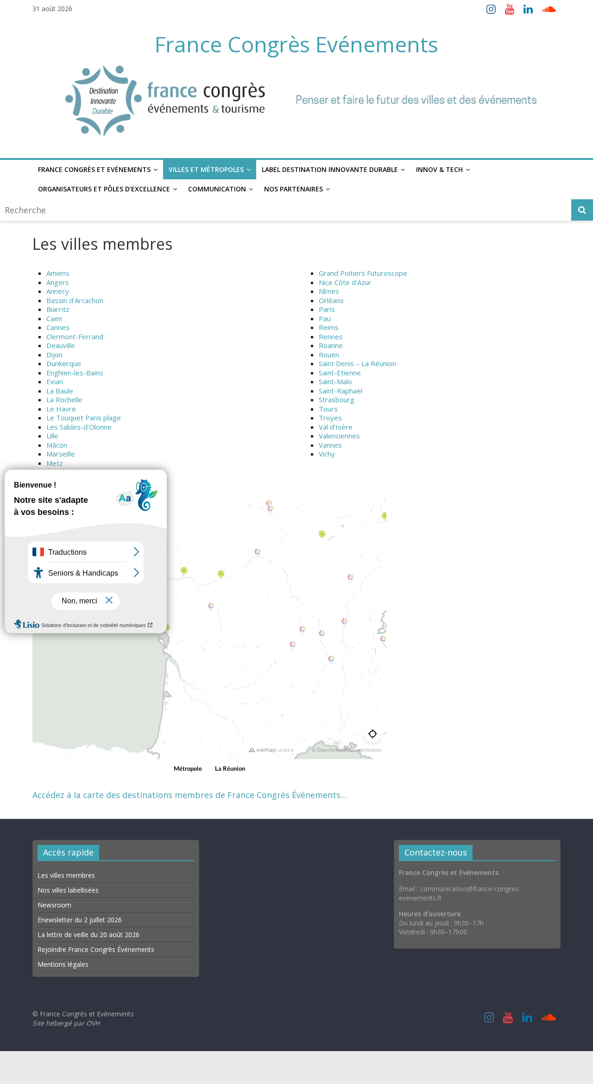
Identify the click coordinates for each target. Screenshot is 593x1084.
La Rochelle (64, 399)
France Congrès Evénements (296, 44)
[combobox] (287, 209)
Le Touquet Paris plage (83, 417)
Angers (57, 282)
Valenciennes (339, 435)
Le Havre (61, 408)
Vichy (327, 453)
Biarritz (57, 309)
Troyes (330, 417)
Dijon (54, 354)
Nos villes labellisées (68, 890)
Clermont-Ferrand (74, 336)
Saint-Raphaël (340, 390)
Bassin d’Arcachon (74, 300)
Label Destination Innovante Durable (330, 169)
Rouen (329, 354)
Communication (217, 188)
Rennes (331, 336)
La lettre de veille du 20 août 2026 (88, 934)
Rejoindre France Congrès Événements (96, 949)
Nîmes (329, 291)
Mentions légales (63, 964)
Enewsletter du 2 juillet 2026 (80, 919)
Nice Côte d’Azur (345, 282)
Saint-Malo (335, 381)
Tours (328, 408)
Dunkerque (63, 363)
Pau (325, 318)
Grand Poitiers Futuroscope (363, 273)
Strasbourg (336, 399)
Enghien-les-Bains (74, 372)
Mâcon (56, 445)
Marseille (60, 453)
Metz (54, 463)
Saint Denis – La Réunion (357, 363)
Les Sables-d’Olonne (79, 426)
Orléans (331, 300)
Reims (329, 327)
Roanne (331, 345)
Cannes (57, 327)
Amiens (57, 273)
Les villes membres (66, 875)
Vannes (330, 445)
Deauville (60, 345)
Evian (54, 381)
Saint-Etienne (340, 372)
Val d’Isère (336, 426)
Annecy (57, 291)
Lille (52, 435)
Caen (54, 318)
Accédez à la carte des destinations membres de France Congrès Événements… (189, 794)
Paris (327, 309)
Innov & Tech (439, 169)
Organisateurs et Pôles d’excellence (104, 188)
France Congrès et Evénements (94, 169)
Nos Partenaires (293, 188)
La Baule (59, 390)
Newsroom (54, 904)
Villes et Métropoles (206, 169)
